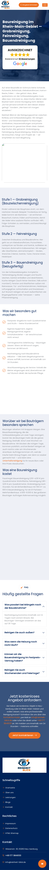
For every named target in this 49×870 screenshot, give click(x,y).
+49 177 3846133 (13, 855)
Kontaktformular (11, 717)
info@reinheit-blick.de (15, 862)
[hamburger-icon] (45, 5)
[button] (20, 57)
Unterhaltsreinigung (12, 460)
